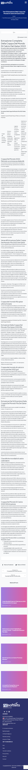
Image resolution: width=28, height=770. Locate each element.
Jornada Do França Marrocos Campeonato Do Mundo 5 (10, 685)
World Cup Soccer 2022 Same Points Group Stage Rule (13, 201)
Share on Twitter (21, 564)
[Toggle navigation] (25, 2)
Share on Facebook (8, 564)
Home (14, 16)
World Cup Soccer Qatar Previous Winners (12, 658)
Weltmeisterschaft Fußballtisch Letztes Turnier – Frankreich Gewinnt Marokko (13, 630)
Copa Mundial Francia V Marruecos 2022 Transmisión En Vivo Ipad (14, 602)
